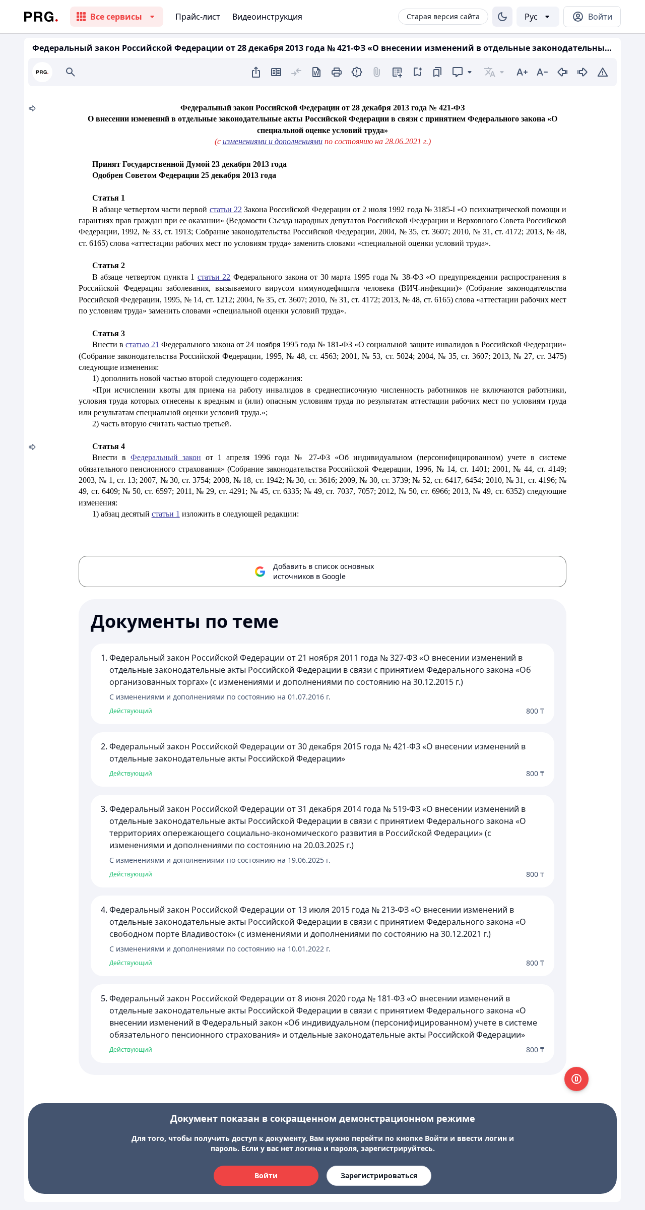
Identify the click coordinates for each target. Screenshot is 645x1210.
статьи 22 (226, 209)
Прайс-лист (197, 16)
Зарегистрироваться (379, 1175)
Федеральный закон (166, 457)
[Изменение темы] (502, 17)
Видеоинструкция (267, 16)
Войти (266, 1175)
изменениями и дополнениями (272, 141)
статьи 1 (166, 514)
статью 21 (142, 344)
